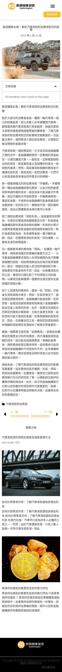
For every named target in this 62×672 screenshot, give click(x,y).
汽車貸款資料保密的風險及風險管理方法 (26, 437)
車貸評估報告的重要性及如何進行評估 (25, 588)
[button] (52, 6)
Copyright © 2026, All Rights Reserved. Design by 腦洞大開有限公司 (31, 662)
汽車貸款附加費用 (17, 404)
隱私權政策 (48, 667)
